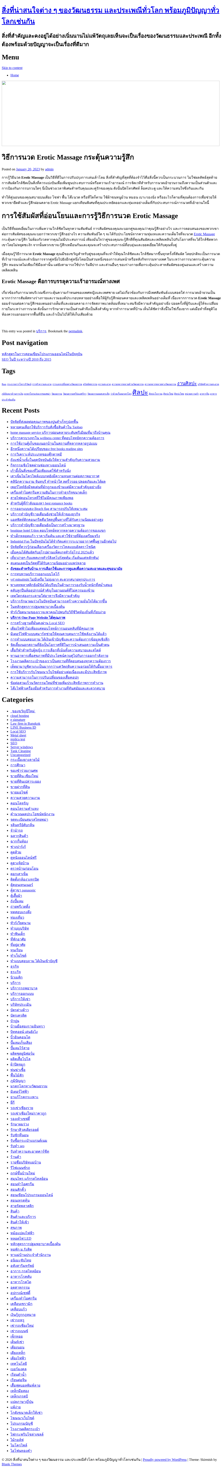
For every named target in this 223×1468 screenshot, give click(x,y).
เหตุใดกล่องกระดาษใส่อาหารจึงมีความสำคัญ (45, 596)
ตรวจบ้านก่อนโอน (24, 868)
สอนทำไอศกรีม (22, 1184)
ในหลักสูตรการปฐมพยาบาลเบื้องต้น (37, 607)
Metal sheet (18, 735)
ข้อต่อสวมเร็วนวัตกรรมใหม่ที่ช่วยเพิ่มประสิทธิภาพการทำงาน (56, 683)
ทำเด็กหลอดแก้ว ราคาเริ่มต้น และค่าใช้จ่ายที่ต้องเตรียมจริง (55, 536)
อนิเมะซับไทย (20, 1260)
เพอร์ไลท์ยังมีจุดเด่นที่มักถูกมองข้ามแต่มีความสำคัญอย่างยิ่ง (55, 487)
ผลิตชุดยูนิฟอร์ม (22, 1053)
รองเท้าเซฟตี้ (20, 1119)
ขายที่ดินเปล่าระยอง (25, 781)
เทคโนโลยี (18, 1363)
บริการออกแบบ (22, 993)
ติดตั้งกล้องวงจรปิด (24, 879)
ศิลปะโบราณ (155, 394)
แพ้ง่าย (15, 1407)
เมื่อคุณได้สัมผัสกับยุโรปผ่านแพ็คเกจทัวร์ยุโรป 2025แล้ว (52, 552)
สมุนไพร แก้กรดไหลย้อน (29, 1178)
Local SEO (18, 731)
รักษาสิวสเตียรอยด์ (24, 1130)
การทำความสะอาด (42, 384)
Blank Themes (12, 1464)
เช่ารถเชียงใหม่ (22, 1325)
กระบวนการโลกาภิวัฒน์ (19, 384)
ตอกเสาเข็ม (19, 874)
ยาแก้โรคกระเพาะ (24, 1097)
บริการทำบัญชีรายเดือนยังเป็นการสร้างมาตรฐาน (47, 525)
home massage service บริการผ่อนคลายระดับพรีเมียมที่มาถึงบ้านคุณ (60, 432)
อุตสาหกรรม (20, 1287)
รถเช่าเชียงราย (21, 1108)
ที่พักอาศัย (18, 939)
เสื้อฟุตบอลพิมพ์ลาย (25, 1385)
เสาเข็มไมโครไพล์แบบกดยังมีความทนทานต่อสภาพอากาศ (54, 476)
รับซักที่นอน (19, 1135)
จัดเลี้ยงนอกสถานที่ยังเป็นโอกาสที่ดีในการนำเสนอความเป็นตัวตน (59, 645)
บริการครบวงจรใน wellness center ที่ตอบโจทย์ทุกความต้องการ (57, 438)
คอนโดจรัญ (19, 803)
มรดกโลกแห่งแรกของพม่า (37, 394)
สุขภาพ (16, 1227)
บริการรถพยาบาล (23, 988)
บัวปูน (14, 1021)
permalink (75, 331)
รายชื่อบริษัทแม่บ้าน (25, 1162)
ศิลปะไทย (179, 394)
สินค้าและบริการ (23, 1217)
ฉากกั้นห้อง (19, 841)
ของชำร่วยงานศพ (24, 770)
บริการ (41, 331)
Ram (4, 384)
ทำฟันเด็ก (17, 934)
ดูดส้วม (15, 852)
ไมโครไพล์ (18, 1445)
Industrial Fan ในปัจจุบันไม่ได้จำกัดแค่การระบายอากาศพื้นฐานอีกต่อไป (63, 541)
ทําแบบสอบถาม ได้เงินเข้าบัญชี (33, 961)
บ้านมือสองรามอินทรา (27, 1026)
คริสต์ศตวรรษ (90, 384)
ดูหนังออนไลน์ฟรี (23, 857)
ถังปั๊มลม (17, 901)
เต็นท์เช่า (17, 1342)
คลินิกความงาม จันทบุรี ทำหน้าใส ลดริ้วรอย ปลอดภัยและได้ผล (58, 481)
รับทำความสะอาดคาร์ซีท (29, 1151)
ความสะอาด (104, 384)
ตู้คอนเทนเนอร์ (21, 885)
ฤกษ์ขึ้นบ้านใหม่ (22, 1173)
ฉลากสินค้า (19, 836)
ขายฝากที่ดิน (20, 787)
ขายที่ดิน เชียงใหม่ (24, 776)
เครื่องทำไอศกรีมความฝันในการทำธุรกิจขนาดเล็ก (48, 492)
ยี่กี (12, 1102)
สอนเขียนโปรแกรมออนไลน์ (31, 1195)
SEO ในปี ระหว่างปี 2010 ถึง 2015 (26, 359)
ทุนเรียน (16, 950)
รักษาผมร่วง (19, 1124)
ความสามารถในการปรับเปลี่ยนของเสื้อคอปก (44, 677)
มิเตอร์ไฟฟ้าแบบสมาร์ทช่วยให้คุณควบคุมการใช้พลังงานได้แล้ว (58, 634)
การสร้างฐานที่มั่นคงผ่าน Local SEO (37, 623)
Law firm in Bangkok (25, 723)
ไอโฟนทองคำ (21, 1451)
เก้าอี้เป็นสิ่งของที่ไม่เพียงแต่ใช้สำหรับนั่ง (40, 471)
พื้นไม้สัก (17, 1075)
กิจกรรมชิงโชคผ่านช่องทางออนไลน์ (38, 465)
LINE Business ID (23, 727)
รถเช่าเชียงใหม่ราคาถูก (28, 1113)
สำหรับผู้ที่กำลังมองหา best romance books (41, 503)
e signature (17, 719)
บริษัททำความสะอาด (208, 384)
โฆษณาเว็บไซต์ (22, 1418)
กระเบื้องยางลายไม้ (25, 760)
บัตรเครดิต (18, 1015)
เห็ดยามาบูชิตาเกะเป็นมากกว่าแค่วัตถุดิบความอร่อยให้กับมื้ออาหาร (61, 666)
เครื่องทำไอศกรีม (23, 1298)
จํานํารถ (16, 830)
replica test (17, 739)
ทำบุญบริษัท (19, 928)
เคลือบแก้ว (18, 1309)
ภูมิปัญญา (17, 1081)
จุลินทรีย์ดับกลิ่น (22, 825)
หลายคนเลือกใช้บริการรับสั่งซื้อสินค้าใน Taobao (46, 427)
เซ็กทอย (16, 1336)
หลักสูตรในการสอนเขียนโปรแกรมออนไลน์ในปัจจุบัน (42, 354)
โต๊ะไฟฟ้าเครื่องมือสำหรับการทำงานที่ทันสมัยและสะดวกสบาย (57, 688)
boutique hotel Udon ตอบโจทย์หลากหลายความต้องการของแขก (58, 530)
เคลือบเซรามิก (21, 1304)
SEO (13, 743)
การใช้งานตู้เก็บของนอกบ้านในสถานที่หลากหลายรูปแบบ (53, 443)
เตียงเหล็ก (17, 1353)
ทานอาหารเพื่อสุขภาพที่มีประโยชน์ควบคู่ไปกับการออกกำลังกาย (59, 655)
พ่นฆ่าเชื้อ (17, 1070)
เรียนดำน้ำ (18, 1374)
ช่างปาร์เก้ (18, 847)
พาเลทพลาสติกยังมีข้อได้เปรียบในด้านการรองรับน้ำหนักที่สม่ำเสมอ (61, 585)
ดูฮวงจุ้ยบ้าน (19, 863)
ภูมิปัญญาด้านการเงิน (12, 394)
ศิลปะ (140, 392)
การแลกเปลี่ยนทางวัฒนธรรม (67, 384)
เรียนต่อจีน (18, 1380)
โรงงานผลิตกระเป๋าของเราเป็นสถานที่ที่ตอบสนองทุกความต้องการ (60, 661)
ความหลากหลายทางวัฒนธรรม (160, 384)
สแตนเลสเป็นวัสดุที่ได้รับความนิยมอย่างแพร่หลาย (48, 563)
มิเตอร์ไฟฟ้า (19, 1091)
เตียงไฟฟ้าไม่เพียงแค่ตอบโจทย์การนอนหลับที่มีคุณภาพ (52, 628)
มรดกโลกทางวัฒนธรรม (28, 1086)
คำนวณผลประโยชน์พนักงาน (32, 814)
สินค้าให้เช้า (19, 1222)
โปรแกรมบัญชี (21, 1423)
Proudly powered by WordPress (165, 1459)
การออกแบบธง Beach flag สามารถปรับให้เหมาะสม (49, 509)
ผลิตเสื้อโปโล (20, 1059)
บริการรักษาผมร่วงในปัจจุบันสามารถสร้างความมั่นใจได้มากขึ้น (58, 601)
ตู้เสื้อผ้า (16, 896)
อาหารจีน (204, 394)
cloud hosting (19, 716)
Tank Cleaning (20, 751)
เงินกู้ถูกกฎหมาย (22, 1315)
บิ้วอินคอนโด (20, 1037)
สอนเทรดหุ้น (20, 1200)
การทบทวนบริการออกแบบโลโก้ (34, 574)
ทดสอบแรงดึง (20, 912)
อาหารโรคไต (20, 1282)
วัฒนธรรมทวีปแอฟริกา (74, 394)
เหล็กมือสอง (19, 1391)
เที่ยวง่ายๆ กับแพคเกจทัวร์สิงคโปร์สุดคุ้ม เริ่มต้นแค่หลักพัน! (54, 558)
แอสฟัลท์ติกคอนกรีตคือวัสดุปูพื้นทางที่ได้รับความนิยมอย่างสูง (56, 519)
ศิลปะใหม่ (168, 394)
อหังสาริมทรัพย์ (22, 1266)
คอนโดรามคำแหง (24, 809)
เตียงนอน (17, 1347)
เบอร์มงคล (18, 1369)
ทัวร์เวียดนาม (20, 923)
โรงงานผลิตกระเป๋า (25, 1429)
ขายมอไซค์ (19, 792)
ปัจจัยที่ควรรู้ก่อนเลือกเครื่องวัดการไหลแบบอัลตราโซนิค (53, 547)
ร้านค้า (15, 1157)
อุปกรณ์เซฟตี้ (20, 1293)
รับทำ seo (17, 1146)
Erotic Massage (204, 234)
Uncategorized (20, 755)
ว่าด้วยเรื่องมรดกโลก (121, 394)
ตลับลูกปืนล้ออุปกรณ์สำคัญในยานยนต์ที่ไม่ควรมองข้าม (52, 590)
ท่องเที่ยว (17, 917)
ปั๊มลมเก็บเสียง (21, 1042)
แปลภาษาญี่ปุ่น (21, 1402)
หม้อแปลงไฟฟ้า (22, 1233)
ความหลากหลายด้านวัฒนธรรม (128, 384)
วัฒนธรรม (56, 394)
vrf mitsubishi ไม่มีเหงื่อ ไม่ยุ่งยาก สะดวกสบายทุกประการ (52, 579)
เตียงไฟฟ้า (18, 1358)
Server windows (21, 747)
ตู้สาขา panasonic (23, 890)
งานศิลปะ (187, 383)
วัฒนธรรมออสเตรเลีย (98, 394)
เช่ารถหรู (17, 1320)
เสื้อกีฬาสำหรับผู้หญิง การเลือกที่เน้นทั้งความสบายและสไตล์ (55, 650)
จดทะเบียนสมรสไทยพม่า (29, 819)
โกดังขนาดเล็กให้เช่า (26, 1412)
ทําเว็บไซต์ (18, 955)
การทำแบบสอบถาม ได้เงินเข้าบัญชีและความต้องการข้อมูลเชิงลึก (60, 639)
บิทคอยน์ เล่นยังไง (24, 1032)
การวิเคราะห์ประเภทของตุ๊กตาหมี (36, 454)
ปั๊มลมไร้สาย (19, 1048)
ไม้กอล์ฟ (17, 1440)
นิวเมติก (16, 977)
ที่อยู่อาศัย (17, 945)
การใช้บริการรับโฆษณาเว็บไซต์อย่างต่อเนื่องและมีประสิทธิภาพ (58, 672)
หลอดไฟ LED (20, 1238)
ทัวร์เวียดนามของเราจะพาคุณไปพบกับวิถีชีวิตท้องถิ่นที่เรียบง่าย (58, 612)
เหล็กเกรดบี (19, 1396)
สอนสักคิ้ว (18, 1189)
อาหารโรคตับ (21, 1276)
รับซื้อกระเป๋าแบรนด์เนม (28, 1140)
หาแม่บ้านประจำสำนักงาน (30, 1255)
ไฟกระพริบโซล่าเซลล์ (27, 1434)
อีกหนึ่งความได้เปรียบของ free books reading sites (46, 449)
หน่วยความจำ (192, 394)
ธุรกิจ (14, 966)
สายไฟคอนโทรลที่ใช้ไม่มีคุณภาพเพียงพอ (41, 498)
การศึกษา (17, 765)
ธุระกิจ (15, 972)
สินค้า (14, 1211)
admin (49, 169)
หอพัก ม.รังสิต (21, 1249)
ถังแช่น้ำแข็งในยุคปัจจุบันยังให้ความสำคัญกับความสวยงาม (55, 460)
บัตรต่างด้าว (19, 1010)
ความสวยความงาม (25, 798)
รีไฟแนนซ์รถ (20, 1168)
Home (14, 75)
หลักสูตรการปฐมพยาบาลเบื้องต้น (35, 1244)
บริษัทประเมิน (20, 1004)
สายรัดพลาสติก (22, 1206)
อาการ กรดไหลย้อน (25, 1271)
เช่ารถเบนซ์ (19, 1331)
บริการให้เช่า (20, 999)
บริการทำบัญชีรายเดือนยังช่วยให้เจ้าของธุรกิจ (45, 514)
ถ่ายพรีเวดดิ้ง (20, 906)
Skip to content (12, 68)
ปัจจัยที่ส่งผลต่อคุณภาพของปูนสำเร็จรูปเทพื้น (44, 422)
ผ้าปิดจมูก (17, 1064)
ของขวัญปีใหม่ (22, 711)
